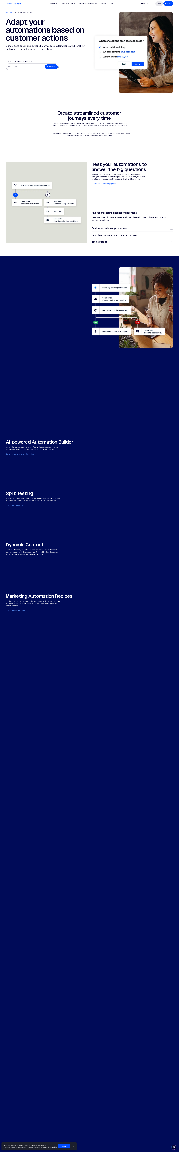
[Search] (153, 3)
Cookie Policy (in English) (50, 1147)
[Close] (73, 1146)
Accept (64, 1146)
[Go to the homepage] (13, 3)
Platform (9, 12)
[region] (39, 1146)
